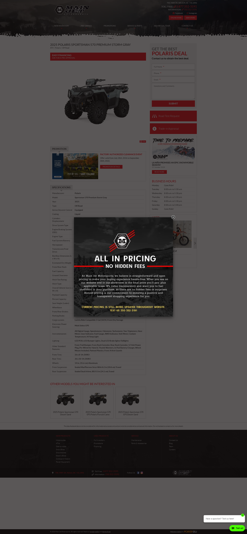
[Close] (173, 217)
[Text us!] (237, 529)
